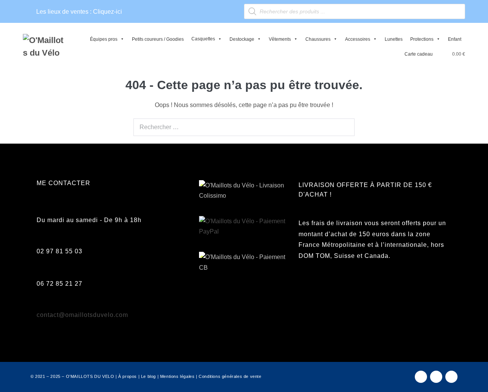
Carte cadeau (419, 54)
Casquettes (203, 39)
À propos (127, 376)
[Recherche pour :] (244, 119)
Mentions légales (177, 376)
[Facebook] (421, 377)
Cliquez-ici (107, 11)
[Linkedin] (451, 377)
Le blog (148, 376)
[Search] (345, 127)
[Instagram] (436, 377)
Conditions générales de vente (230, 376)
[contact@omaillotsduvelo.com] (41, 306)
